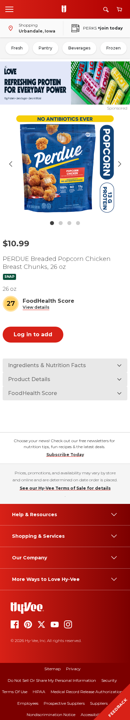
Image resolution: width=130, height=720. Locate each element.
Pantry (45, 47)
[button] (36, 307)
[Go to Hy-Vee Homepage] (66, 9)
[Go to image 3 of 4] (69, 223)
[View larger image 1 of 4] (65, 164)
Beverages (79, 47)
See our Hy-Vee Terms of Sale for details (65, 488)
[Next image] (120, 164)
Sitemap (52, 668)
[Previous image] (11, 164)
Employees (27, 703)
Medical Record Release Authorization (87, 691)
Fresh (17, 47)
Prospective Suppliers (64, 703)
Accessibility (92, 714)
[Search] (106, 9)
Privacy (73, 668)
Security (109, 680)
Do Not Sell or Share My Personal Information (52, 680)
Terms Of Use (14, 691)
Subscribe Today (65, 454)
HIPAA (39, 691)
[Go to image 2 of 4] (60, 223)
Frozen (113, 47)
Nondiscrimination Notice (51, 714)
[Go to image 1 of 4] (52, 223)
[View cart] (119, 9)
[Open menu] (9, 9)
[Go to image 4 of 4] (78, 223)
